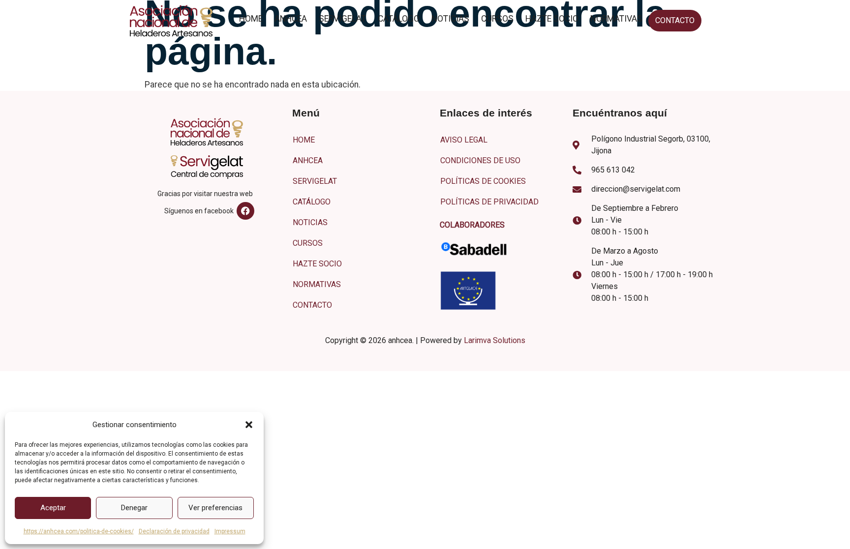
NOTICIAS (450, 19)
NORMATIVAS (616, 19)
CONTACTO (675, 20)
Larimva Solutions (494, 340)
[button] (249, 425)
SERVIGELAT (342, 19)
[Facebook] (245, 211)
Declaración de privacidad (174, 531)
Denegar (134, 507)
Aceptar (53, 507)
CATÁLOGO (399, 19)
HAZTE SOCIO (551, 19)
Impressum (229, 531)
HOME (251, 19)
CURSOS (497, 19)
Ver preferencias (215, 507)
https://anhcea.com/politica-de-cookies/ (79, 531)
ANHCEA (290, 19)
